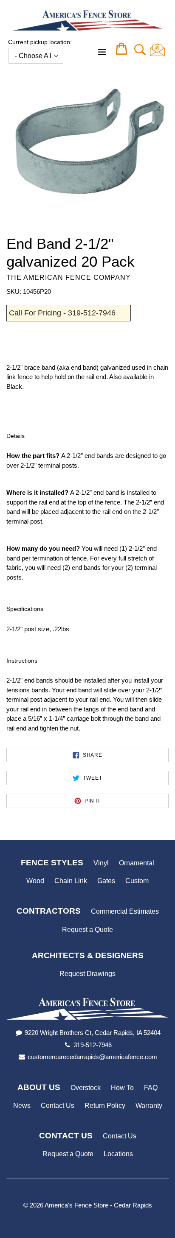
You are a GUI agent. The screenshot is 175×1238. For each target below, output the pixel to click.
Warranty (148, 1105)
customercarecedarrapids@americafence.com (92, 1056)
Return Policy (105, 1105)
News (22, 1105)
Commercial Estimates (125, 911)
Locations (118, 1153)
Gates (106, 880)
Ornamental (136, 863)
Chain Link (70, 880)
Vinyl (101, 863)
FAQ (151, 1087)
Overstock (86, 1087)
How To (122, 1087)
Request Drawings (87, 973)
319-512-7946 (92, 1044)
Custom (137, 880)
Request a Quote (87, 929)
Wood (35, 880)
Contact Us (57, 1105)
